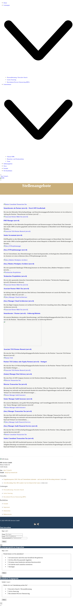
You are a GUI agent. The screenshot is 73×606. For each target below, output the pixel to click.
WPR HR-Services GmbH (12, 520)
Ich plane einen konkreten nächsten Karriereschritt (25, 562)
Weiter (4, 541)
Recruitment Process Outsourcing (19, 593)
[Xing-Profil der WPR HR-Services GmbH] (38, 524)
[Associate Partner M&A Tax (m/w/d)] (16, 285)
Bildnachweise (8, 514)
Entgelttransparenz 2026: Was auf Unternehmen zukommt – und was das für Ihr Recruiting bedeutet (32, 479)
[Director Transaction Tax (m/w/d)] (12, 380)
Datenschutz (7, 510)
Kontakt (6, 503)
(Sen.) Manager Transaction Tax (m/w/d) (18, 411)
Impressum (7, 507)
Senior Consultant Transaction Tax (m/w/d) (18, 438)
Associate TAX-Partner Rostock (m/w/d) (17, 349)
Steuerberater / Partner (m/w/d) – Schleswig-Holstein (22, 313)
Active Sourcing (8, 493)
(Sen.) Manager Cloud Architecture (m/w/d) (19, 301)
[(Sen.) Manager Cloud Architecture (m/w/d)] (15, 297)
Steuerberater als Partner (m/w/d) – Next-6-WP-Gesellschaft (24, 208)
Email (4, 536)
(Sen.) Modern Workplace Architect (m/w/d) (19, 264)
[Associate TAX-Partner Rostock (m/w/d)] (22, 345)
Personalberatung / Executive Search (14, 489)
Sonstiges (12, 567)
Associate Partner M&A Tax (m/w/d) (16, 288)
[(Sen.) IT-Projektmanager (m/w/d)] (12, 246)
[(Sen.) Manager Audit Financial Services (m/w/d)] (17, 422)
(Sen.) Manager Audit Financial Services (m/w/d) (20, 426)
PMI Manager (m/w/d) (11, 220)
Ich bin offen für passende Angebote (20, 560)
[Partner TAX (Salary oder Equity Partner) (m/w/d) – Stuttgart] (8, 358)
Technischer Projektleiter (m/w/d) (15, 276)
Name (4, 534)
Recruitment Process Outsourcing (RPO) (15, 497)
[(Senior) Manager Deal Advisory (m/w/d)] (17, 370)
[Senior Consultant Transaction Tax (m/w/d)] (15, 434)
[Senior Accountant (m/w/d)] (17, 231)
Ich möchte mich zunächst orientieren (20, 564)
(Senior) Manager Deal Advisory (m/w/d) (18, 374)
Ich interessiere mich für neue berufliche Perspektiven (26, 558)
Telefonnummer (6, 538)
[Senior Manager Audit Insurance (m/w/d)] (15, 395)
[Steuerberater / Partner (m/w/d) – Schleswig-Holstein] (16, 309)
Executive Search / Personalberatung (20, 589)
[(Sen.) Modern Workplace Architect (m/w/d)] (16, 260)
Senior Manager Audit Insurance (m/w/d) (18, 399)
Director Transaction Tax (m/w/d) (15, 384)
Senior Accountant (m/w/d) (13, 235)
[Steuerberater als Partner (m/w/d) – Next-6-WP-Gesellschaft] (15, 204)
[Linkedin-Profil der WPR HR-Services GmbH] (35, 524)
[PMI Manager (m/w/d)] (16, 217)
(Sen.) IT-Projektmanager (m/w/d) (15, 250)
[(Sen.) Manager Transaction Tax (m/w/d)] (15, 407)
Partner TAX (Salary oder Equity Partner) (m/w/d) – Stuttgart (25, 362)
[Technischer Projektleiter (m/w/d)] (12, 272)
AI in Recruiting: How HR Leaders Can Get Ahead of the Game (22, 483)
